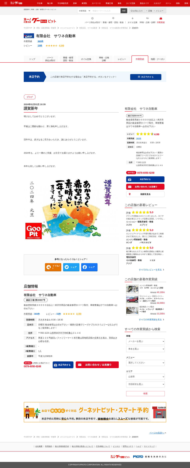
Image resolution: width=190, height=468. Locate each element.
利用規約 (48, 446)
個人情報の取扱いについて (82, 446)
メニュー (159, 11)
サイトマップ (149, 446)
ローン (168, 3)
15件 (40, 45)
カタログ (157, 3)
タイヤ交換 (130, 3)
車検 (119, 3)
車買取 (84, 3)
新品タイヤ (144, 3)
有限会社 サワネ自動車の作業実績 (115, 28)
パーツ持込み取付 (92, 22)
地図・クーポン (158, 59)
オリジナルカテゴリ (67, 28)
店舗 (150, 11)
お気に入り (138, 11)
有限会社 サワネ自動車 (88, 28)
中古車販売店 (63, 3)
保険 (178, 3)
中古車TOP (28, 28)
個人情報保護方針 (62, 446)
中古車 (39, 3)
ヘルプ (138, 446)
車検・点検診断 (104, 59)
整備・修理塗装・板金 (68, 59)
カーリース (96, 3)
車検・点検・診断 (147, 22)
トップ (32, 59)
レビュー (122, 59)
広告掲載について (103, 446)
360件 (40, 41)
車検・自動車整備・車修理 (46, 28)
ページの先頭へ (156, 433)
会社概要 (38, 446)
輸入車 (50, 3)
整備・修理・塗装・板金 (113, 22)
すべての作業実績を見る (150, 319)
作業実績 (161, 22)
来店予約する (64, 365)
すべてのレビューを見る (150, 270)
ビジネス (116, 446)
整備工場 (109, 3)
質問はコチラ (128, 446)
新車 (75, 3)
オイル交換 (132, 22)
